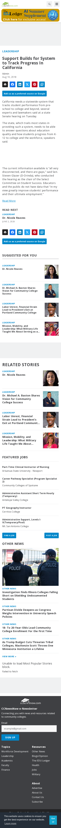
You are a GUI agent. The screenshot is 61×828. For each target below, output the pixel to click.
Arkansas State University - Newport (22, 470)
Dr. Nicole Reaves (13, 217)
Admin (5, 73)
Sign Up (10, 737)
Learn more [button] (10, 823)
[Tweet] (27, 84)
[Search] (49, 4)
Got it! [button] (53, 820)
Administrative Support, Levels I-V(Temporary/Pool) (21, 521)
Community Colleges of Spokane (20, 485)
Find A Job (9, 535)
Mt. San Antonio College (15, 526)
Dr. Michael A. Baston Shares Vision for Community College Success (20, 290)
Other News (13, 543)
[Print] (5, 84)
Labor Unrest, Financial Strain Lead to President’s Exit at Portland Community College (19, 309)
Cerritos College (11, 511)
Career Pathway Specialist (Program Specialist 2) (29, 480)
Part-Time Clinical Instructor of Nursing (25, 467)
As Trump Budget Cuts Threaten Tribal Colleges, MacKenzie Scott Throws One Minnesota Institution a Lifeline (27, 645)
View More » (9, 656)
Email (4, 723)
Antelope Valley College (15, 500)
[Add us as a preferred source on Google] (42, 84)
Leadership (10, 51)
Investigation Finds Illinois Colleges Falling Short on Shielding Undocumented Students (30, 596)
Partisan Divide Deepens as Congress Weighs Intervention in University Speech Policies (29, 613)
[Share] (12, 84)
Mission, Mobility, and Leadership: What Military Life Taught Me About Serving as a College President (20, 328)
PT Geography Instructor (16, 507)
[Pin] (34, 84)
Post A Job (51, 535)
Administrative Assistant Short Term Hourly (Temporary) (28, 495)
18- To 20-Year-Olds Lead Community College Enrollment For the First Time (27, 629)
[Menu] (57, 4)
